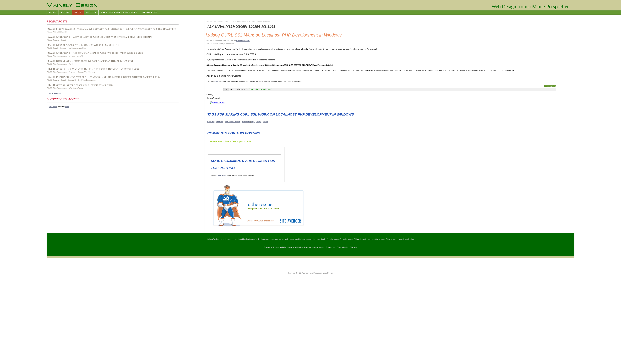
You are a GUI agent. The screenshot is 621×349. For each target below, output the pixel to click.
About (65, 12)
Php (84, 48)
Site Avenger (318, 247)
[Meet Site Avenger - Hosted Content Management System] (256, 228)
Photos (91, 12)
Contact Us (330, 247)
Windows (246, 122)
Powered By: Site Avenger (298, 273)
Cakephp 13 (72, 80)
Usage (258, 122)
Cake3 (63, 40)
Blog (214, 21)
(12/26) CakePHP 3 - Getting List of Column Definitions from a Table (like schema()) (100, 37)
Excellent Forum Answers (119, 12)
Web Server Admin (60, 32)
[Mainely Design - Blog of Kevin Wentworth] (72, 5)
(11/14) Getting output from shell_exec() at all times (80, 85)
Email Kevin (222, 175)
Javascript (72, 72)
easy (216, 81)
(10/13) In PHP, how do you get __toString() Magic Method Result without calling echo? (104, 77)
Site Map (353, 247)
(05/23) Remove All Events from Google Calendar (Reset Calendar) (90, 61)
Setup (265, 122)
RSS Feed (53, 107)
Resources (150, 12)
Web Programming (75, 48)
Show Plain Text (550, 86)
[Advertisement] (59, 158)
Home (209, 21)
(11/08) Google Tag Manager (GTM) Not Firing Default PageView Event (93, 69)
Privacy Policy (343, 247)
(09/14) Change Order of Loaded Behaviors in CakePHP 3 (83, 45)
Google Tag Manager (86, 72)
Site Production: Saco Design (321, 273)
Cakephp (56, 40)
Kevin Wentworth (243, 41)
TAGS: (49, 32)
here (67, 107)
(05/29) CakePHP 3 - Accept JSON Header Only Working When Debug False (95, 53)
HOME (52, 12)
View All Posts (55, 93)
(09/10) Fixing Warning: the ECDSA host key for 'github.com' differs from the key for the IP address (111, 28)
